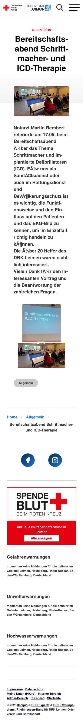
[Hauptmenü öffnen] (74, 7)
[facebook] (28, 460)
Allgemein (26, 383)
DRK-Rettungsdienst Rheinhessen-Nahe (40, 707)
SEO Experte (40, 705)
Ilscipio (22, 705)
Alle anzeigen (41, 538)
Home (12, 417)
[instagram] (55, 460)
